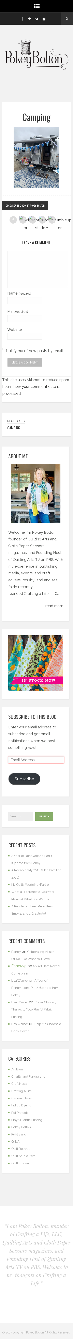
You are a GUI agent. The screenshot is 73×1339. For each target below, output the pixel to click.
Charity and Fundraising (28, 1076)
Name (19, 293)
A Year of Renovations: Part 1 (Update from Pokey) (35, 988)
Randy (16, 952)
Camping (36, 117)
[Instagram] (44, 18)
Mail (17, 311)
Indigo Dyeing (21, 1105)
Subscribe (24, 778)
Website (14, 329)
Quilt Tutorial (20, 1163)
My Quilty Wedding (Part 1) (30, 885)
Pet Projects (19, 1113)
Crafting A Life (21, 1091)
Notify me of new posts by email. (34, 351)
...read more (53, 606)
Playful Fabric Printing (26, 1120)
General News (21, 1098)
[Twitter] (36, 18)
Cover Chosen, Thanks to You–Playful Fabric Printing (33, 1009)
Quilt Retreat (20, 1149)
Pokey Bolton (21, 1127)
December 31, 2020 (16, 205)
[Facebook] (22, 18)
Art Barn (17, 1069)
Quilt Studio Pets (23, 1156)
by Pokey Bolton (36, 205)
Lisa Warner (19, 980)
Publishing (18, 1134)
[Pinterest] (29, 18)
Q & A (15, 1141)
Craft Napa (19, 1084)
